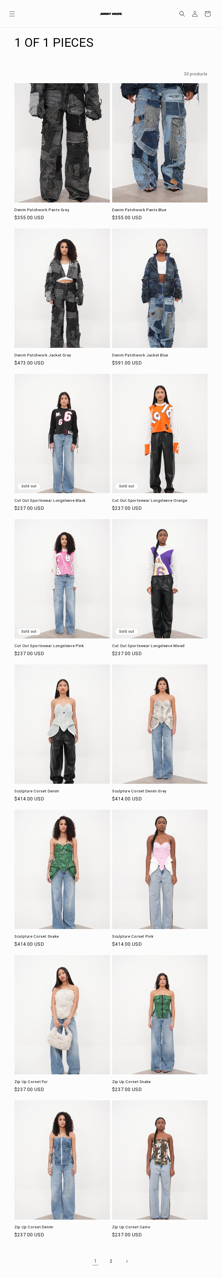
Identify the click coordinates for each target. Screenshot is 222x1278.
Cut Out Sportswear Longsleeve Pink (49, 645)
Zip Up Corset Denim (33, 1227)
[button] (12, 14)
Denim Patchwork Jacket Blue (140, 355)
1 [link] (95, 1261)
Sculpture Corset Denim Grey (139, 791)
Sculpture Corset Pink (132, 936)
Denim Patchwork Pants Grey (41, 209)
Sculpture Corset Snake (36, 936)
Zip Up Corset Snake (131, 1081)
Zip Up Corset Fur (31, 1081)
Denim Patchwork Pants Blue (139, 209)
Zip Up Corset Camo (131, 1227)
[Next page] (126, 1261)
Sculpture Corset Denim (36, 791)
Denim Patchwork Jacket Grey (42, 355)
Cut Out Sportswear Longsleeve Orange (149, 500)
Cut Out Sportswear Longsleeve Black (50, 500)
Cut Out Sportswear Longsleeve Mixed (148, 645)
